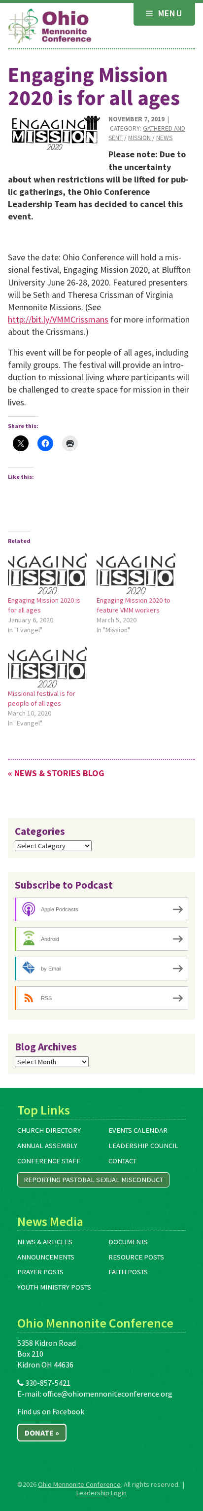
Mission (139, 138)
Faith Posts (128, 1271)
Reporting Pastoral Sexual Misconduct (93, 1179)
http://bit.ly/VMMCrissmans (58, 319)
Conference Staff (48, 1160)
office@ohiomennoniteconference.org (107, 1394)
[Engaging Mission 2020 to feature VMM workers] (136, 572)
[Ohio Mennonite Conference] (50, 26)
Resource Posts (136, 1257)
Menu (168, 13)
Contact (122, 1160)
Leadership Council (143, 1145)
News (164, 138)
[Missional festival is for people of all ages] (47, 666)
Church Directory (49, 1130)
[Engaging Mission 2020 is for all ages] (55, 132)
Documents (128, 1241)
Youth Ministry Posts (54, 1287)
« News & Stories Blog (56, 773)
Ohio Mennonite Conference (79, 1484)
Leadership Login (101, 1492)
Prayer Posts (40, 1271)
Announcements (45, 1257)
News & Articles (44, 1241)
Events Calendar (138, 1130)
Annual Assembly (47, 1145)
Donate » (42, 1433)
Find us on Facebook (50, 1411)
